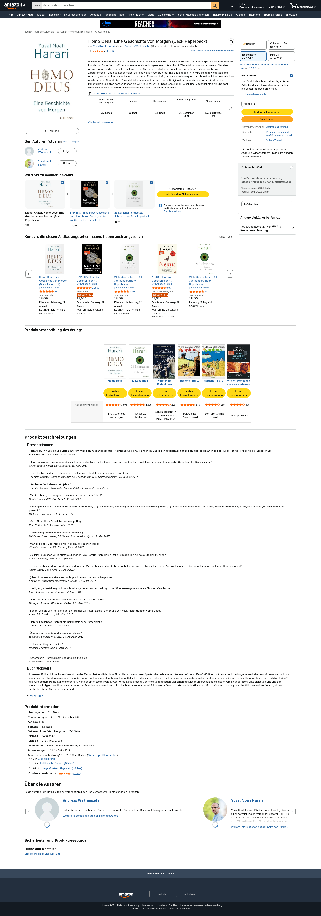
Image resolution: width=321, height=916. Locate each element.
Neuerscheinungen (75, 14)
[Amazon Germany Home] (126, 895)
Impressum (147, 905)
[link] (90, 194)
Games (240, 14)
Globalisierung (102, 31)
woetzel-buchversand (277, 127)
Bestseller (55, 14)
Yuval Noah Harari (104, 46)
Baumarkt (254, 14)
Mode (150, 14)
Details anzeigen (172, 211)
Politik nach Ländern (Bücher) (56, 763)
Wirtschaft (62, 31)
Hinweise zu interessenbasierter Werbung (201, 905)
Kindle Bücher (135, 14)
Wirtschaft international (81, 31)
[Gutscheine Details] (173, 14)
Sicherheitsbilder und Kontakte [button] (42, 853)
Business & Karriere (44, 31)
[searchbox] (126, 5)
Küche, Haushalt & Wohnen (192, 14)
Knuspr (41, 14)
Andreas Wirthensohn (137, 46)
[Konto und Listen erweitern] (263, 7)
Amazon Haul (25, 14)
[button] (9, 14)
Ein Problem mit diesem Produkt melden (116, 93)
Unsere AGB (108, 905)
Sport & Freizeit (273, 14)
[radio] (253, 44)
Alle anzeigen (71, 141)
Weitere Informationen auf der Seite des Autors (90, 815)
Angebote (96, 14)
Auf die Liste (251, 204)
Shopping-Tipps (114, 14)
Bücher (28, 31)
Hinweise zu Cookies (166, 905)
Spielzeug (291, 14)
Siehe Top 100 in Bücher (102, 755)
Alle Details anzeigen (100, 121)
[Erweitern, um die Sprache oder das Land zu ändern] (172, 894)
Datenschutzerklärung (128, 905)
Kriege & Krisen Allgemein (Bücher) (61, 768)
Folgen (67, 151)
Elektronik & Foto (223, 14)
